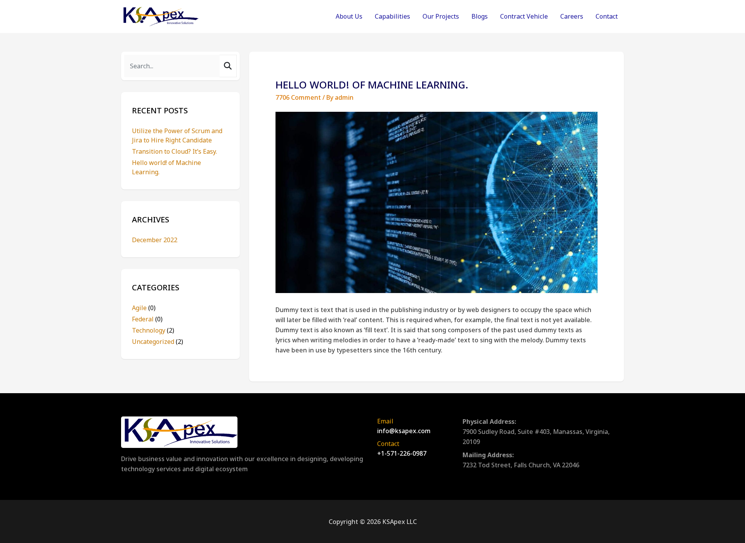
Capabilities (392, 16)
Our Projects (441, 16)
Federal (147, 319)
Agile (144, 308)
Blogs (479, 16)
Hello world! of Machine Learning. (166, 167)
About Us (349, 16)
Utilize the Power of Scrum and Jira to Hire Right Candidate (177, 135)
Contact (607, 16)
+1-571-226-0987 (401, 453)
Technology (153, 330)
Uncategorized (157, 341)
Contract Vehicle (524, 16)
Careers (571, 16)
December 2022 (154, 240)
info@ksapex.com (404, 431)
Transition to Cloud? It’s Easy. (174, 151)
